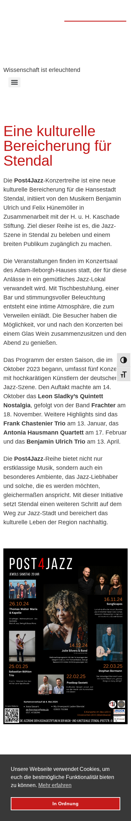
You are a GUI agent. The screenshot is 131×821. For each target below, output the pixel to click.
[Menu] (14, 82)
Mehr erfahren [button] (55, 785)
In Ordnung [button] (65, 803)
